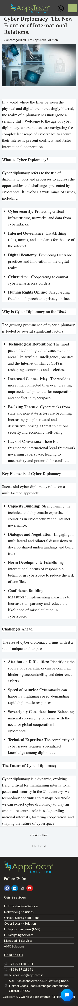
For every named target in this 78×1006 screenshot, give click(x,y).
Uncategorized (16, 40)
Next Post (39, 846)
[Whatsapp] (60, 8)
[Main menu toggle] (72, 8)
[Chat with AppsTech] (67, 995)
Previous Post (39, 835)
